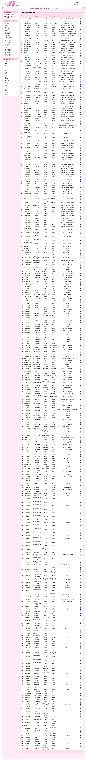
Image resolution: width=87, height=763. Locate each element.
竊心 (28, 424)
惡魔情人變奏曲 (27, 371)
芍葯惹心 (28, 545)
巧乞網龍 (28, 572)
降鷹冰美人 (27, 719)
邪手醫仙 (28, 298)
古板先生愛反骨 (27, 332)
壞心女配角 (7, 49)
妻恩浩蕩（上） (27, 279)
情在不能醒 (7, 32)
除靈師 (27, 185)
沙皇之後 (28, 432)
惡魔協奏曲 (27, 389)
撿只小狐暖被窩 (27, 65)
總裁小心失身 (28, 260)
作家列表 (37, 8)
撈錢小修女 (27, 617)
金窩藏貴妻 (27, 123)
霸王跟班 (28, 307)
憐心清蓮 (28, 670)
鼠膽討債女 (27, 606)
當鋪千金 (28, 33)
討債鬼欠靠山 (28, 352)
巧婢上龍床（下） (28, 101)
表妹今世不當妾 (27, 38)
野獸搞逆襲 (27, 160)
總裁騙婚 (7, 39)
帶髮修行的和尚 (27, 356)
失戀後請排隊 (28, 262)
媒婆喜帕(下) (28, 250)
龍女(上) (28, 347)
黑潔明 (6, 84)
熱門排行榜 (49, 8)
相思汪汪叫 (7, 33)
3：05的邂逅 (28, 391)
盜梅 (28, 426)
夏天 (28, 452)
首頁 (26, 12)
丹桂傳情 (28, 532)
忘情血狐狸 (27, 728)
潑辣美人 (28, 660)
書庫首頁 (31, 8)
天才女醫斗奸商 (27, 108)
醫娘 (28, 61)
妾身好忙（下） (27, 106)
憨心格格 (28, 663)
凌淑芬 (6, 85)
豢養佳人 (7, 45)
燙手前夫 (28, 220)
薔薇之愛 (28, 522)
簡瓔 (6, 65)
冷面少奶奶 (27, 552)
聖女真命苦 (27, 275)
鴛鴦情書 (28, 417)
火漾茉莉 (28, 509)
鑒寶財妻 (28, 73)
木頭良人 (28, 579)
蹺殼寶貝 (28, 733)
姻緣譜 (27, 415)
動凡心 (27, 449)
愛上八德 (28, 735)
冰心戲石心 (27, 714)
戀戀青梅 (28, 512)
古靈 (6, 61)
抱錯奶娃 (28, 218)
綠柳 (28, 337)
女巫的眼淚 (27, 273)
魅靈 (28, 483)
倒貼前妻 (28, 224)
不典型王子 (27, 328)
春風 (28, 207)
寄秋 (6, 67)
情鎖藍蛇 (28, 711)
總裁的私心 (27, 377)
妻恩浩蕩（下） (27, 281)
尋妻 (28, 349)
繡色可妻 (28, 95)
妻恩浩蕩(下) (28, 284)
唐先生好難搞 (8, 50)
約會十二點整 (28, 382)
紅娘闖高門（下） (28, 116)
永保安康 (28, 269)
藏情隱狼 (28, 708)
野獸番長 (28, 232)
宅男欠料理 (27, 322)
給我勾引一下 (28, 330)
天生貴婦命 (7, 28)
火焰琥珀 (28, 739)
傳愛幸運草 (27, 428)
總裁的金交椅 (28, 179)
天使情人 (28, 474)
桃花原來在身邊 (27, 23)
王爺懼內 (7, 35)
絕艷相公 (28, 582)
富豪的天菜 (27, 118)
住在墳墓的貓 (28, 366)
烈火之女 (28, 625)
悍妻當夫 (28, 164)
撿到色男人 (27, 313)
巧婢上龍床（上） (28, 99)
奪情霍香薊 (27, 673)
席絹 (6, 72)
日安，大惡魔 (28, 296)
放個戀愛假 (27, 379)
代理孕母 (7, 47)
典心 (6, 82)
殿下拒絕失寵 (28, 257)
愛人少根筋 (27, 468)
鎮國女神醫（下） (28, 46)
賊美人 (27, 745)
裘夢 (6, 70)
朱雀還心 (28, 555)
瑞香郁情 (28, 516)
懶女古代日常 (28, 21)
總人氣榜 (7, 14)
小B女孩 (28, 166)
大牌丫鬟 (28, 706)
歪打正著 (28, 487)
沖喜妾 (27, 120)
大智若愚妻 (27, 42)
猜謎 (28, 519)
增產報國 (28, 226)
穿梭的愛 (28, 535)
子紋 (6, 87)
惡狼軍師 (28, 255)
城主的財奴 (27, 84)
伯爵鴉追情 (27, 716)
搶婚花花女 (27, 609)
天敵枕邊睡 (27, 29)
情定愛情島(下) (27, 466)
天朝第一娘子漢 (27, 25)
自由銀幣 (28, 478)
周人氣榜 (7, 16)
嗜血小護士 (27, 699)
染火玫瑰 (28, 611)
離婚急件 (7, 25)
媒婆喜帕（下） (27, 248)
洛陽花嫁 (28, 676)
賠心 (28, 303)
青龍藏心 (28, 562)
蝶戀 (28, 462)
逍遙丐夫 (28, 575)
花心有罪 (28, 183)
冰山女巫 (28, 635)
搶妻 (28, 354)
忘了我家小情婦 (27, 267)
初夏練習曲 (27, 174)
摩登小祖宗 (27, 311)
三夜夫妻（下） (27, 189)
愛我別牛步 (27, 385)
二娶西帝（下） (27, 198)
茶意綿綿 (28, 505)
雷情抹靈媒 (27, 620)
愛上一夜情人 (8, 42)
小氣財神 (28, 680)
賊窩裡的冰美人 (27, 725)
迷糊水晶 (28, 741)
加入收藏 (77, 4)
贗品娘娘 (7, 23)
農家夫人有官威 (27, 77)
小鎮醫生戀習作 (27, 59)
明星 (6, 77)
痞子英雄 (28, 271)
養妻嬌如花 (27, 36)
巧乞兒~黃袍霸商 (28, 162)
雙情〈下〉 (27, 437)
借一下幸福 (27, 305)
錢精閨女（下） (27, 55)
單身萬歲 (28, 172)
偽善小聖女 (27, 628)
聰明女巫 (28, 631)
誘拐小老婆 (7, 52)
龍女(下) (28, 345)
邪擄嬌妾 (28, 652)
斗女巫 (27, 290)
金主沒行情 (27, 315)
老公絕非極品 (8, 40)
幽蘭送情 (28, 542)
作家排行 (14, 16)
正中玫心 (28, 601)
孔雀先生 (28, 240)
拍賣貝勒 (28, 264)
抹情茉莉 (28, 684)
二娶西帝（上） (27, 202)
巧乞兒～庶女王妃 (28, 168)
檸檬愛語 (28, 701)
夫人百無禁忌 (28, 19)
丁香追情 (28, 498)
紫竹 (28, 335)
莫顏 (6, 89)
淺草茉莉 (7, 80)
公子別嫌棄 (27, 569)
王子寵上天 (27, 585)
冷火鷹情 (28, 704)
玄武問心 (28, 565)
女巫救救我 (27, 292)
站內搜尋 (55, 8)
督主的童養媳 (28, 86)
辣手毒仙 (28, 301)
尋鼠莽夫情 (27, 722)
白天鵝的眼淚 (28, 196)
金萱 (6, 63)
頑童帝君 (28, 143)
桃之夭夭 (28, 668)
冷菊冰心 (28, 525)
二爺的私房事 (28, 177)
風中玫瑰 (28, 682)
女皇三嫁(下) (28, 209)
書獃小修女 (27, 613)
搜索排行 (14, 14)
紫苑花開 (28, 689)
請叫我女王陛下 (27, 358)
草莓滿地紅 (27, 495)
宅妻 (6, 27)
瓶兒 (28, 339)
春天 (28, 456)
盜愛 (28, 420)
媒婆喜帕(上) (28, 252)
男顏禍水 (28, 326)
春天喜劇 (28, 435)
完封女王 (28, 170)
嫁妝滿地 (28, 75)
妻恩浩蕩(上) (28, 286)
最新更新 (42, 8)
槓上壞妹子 (27, 743)
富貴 (28, 288)
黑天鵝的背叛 (28, 194)
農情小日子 (27, 57)
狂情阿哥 (28, 656)
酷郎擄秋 (28, 648)
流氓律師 (28, 410)
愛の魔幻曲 (27, 375)
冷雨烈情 (28, 604)
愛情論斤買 (27, 493)
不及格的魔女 (28, 489)
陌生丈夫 (7, 44)
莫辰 (6, 75)
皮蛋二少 (28, 731)
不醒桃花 (28, 318)
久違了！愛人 (28, 594)
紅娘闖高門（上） (28, 114)
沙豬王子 (28, 748)
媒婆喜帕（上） (27, 246)
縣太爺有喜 (27, 79)
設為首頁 (77, 2)
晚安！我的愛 (28, 597)
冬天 (28, 442)
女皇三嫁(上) (28, 211)
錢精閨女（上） (27, 52)
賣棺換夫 (28, 82)
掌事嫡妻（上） (27, 110)
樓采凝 (6, 90)
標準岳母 (28, 587)
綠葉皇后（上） (27, 125)
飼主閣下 (28, 236)
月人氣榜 (7, 17)
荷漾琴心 (28, 502)
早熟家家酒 (27, 567)
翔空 (28, 444)
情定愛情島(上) (27, 464)
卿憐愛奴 (28, 666)
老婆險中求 (27, 413)
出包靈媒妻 (27, 40)
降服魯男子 (27, 405)
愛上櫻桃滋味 (28, 693)
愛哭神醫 (28, 678)
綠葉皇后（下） (27, 127)
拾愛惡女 (28, 687)
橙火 (28, 458)
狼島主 (27, 277)
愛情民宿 (28, 485)
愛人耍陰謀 (7, 56)
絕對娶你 (28, 399)
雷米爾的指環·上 (28, 403)
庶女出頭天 (27, 31)
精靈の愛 (28, 481)
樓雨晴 (6, 78)
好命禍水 (28, 320)
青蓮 (28, 343)
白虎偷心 (28, 558)
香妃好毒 (28, 97)
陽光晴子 (7, 92)
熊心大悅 (28, 393)
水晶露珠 (28, 454)
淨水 (28, 341)
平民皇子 (28, 309)
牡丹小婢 (28, 181)
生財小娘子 (27, 71)
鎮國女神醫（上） (28, 44)
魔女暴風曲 (27, 387)
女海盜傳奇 (27, 549)
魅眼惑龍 (28, 637)
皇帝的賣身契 (28, 222)
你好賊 (27, 407)
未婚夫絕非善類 (8, 37)
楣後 (28, 187)
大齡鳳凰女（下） (28, 155)
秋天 (28, 447)
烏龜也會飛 (27, 373)
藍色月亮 (28, 476)
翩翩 (28, 460)
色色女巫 (28, 643)
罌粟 (6, 94)
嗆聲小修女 (27, 615)
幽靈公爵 (28, 623)
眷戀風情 (28, 590)
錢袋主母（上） (27, 48)
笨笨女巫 (28, 645)
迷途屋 (27, 396)
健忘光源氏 (27, 294)
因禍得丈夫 (7, 30)
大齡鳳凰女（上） (28, 153)
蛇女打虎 (28, 691)
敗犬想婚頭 (27, 205)
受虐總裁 (28, 401)
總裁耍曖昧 (7, 54)
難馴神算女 (27, 697)
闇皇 (28, 471)
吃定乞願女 (27, 360)
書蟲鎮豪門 (27, 68)
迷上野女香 (27, 491)
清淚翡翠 (28, 737)
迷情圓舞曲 (27, 368)
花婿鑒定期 (27, 215)
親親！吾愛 (27, 599)
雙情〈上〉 (27, 439)
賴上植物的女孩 (27, 362)
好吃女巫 (28, 641)
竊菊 (28, 422)
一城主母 (28, 27)
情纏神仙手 (27, 529)
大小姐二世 (27, 213)
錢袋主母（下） (27, 50)
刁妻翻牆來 (27, 63)
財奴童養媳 (27, 157)
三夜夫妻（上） (27, 191)
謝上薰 (6, 73)
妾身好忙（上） (27, 104)
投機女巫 (28, 633)
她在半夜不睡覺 (27, 364)
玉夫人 (27, 145)
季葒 (6, 68)
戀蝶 (28, 650)
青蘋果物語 (27, 695)
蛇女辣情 (28, 639)
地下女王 (28, 324)
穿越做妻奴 (27, 147)
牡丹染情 (28, 538)
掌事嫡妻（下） (27, 112)
